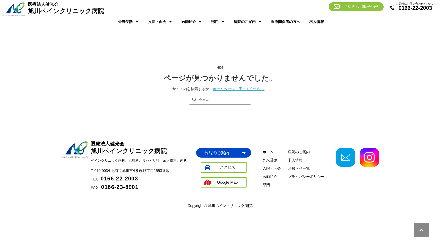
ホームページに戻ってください (238, 89)
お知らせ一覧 (299, 168)
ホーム (268, 152)
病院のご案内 (245, 22)
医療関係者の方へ (285, 22)
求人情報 (316, 22)
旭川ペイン (129, 151)
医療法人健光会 (107, 143)
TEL (114, 179)
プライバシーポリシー (306, 177)
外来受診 (125, 22)
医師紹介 (189, 22)
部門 (215, 22)
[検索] (194, 100)
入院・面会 (157, 22)
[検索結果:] (220, 100)
